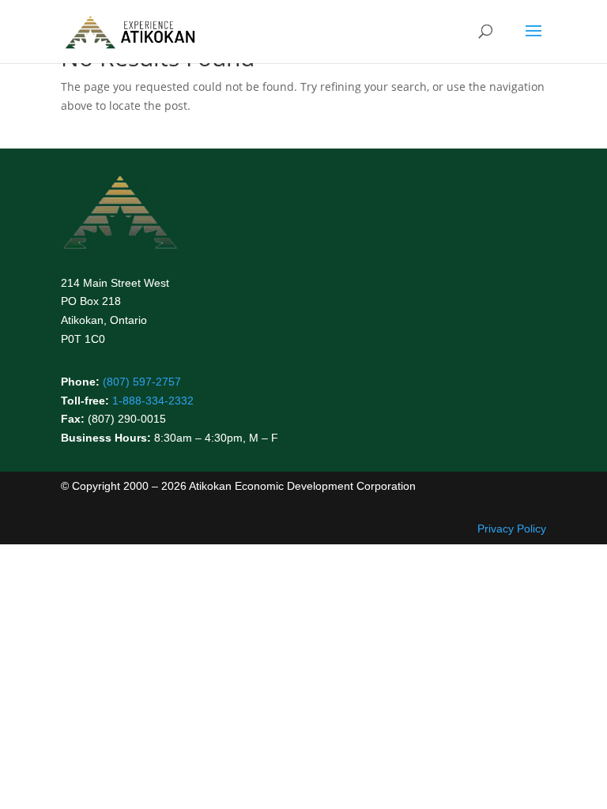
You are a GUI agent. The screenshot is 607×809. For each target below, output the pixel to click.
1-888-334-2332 (153, 400)
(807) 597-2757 (142, 381)
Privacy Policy (511, 528)
